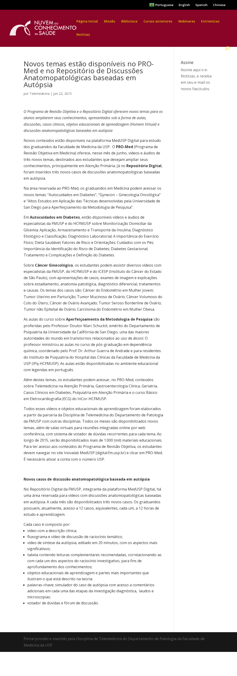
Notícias (83, 35)
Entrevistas (210, 21)
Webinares (186, 21)
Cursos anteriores (157, 21)
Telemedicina (40, 93)
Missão (109, 21)
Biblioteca (129, 21)
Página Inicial (87, 21)
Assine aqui (190, 69)
